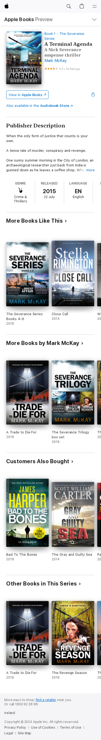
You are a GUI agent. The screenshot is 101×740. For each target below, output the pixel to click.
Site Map (24, 733)
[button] (68, 6)
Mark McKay (55, 60)
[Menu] (94, 6)
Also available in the (37, 106)
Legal (8, 733)
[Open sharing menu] (93, 94)
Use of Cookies (43, 727)
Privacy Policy (15, 727)
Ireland (9, 713)
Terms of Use (70, 727)
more (90, 170)
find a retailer (46, 700)
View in (25, 95)
